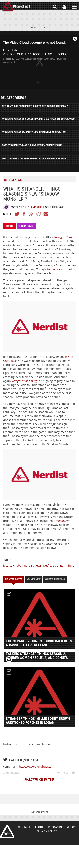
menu (74, 7)
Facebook (24, 214)
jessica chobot (12, 565)
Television (26, 225)
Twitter (17, 214)
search (55, 7)
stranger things (63, 565)
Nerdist (16, 6)
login (64, 7)
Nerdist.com (7, 831)
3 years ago (11, 773)
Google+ (31, 214)
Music (10, 225)
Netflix (47, 565)
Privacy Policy (46, 831)
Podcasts (55, 827)
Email (45, 214)
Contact (24, 827)
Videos (71, 827)
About (39, 827)
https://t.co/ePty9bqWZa (35, 766)
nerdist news (33, 565)
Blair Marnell (34, 207)
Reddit (38, 214)
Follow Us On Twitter (39, 779)
